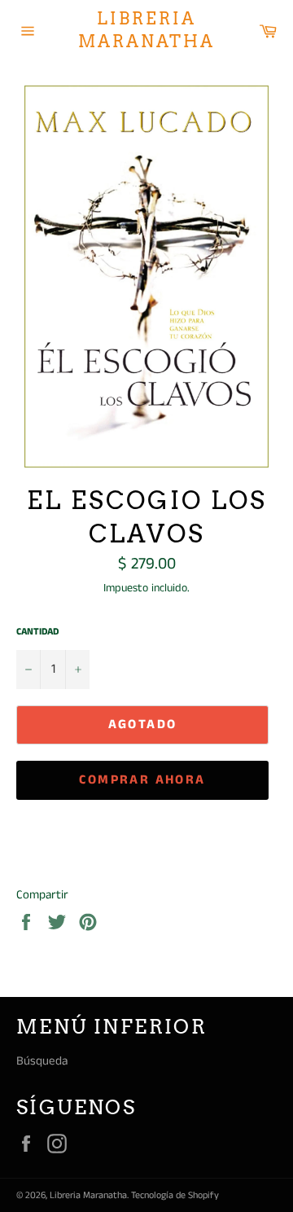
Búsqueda (42, 1060)
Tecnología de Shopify (175, 1195)
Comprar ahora (142, 780)
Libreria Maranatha (146, 30)
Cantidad (37, 632)
